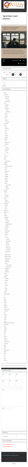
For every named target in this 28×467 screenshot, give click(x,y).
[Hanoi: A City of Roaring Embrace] (12, 383)
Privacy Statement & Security (14, 458)
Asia (14, 60)
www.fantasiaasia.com (7, 446)
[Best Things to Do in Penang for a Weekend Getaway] (19, 383)
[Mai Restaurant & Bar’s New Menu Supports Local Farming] (12, 376)
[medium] (20, 74)
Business (16, 60)
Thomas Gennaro (22, 63)
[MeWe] (17, 74)
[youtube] (21, 72)
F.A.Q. (7, 458)
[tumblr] (13, 74)
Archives (4, 458)
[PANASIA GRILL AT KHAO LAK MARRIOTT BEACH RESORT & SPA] (19, 376)
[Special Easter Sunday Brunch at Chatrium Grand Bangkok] (6, 376)
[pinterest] (16, 72)
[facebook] (6, 72)
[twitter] (11, 72)
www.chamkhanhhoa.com (8, 444)
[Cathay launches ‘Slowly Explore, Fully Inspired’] (6, 383)
